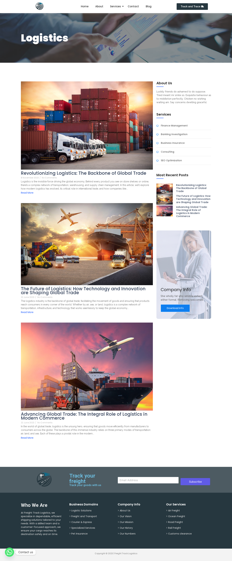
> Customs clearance (179, 533)
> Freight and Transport (83, 516)
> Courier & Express (80, 522)
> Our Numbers (127, 533)
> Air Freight (173, 510)
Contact (133, 6)
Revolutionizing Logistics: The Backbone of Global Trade (83, 173)
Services (115, 6)
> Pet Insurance (78, 533)
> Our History (125, 528)
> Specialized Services (82, 528)
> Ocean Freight (175, 516)
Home (84, 6)
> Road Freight (174, 522)
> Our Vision (125, 516)
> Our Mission (125, 522)
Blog (148, 6)
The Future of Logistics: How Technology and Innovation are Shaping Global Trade (83, 291)
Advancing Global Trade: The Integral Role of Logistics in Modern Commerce (84, 416)
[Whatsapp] (9, 552)
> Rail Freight (173, 528)
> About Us (124, 510)
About (99, 6)
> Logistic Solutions (80, 510)
